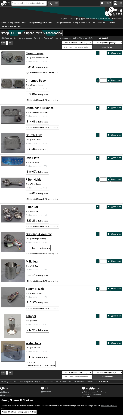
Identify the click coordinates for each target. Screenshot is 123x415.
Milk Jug (32, 261)
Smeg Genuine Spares (23, 38)
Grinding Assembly (39, 234)
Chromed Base (36, 80)
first (3, 43)
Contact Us (102, 23)
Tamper (31, 316)
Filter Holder (34, 179)
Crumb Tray (34, 135)
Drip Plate (32, 158)
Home (3, 23)
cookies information (109, 406)
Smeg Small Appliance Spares (46, 38)
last (10, 43)
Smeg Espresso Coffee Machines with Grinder (78, 38)
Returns (112, 23)
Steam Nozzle (35, 288)
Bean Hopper (34, 53)
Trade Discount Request (11, 26)
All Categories (6, 38)
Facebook (47, 392)
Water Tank (33, 343)
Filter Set (32, 207)
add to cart (117, 53)
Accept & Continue (9, 412)
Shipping (5, 392)
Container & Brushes (40, 108)
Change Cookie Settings (27, 412)
